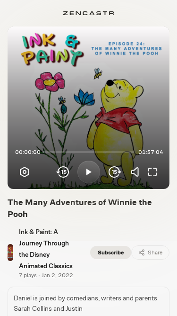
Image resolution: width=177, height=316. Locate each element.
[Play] (88, 172)
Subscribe (111, 252)
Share (155, 252)
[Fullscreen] (152, 172)
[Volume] (137, 172)
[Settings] (24, 172)
